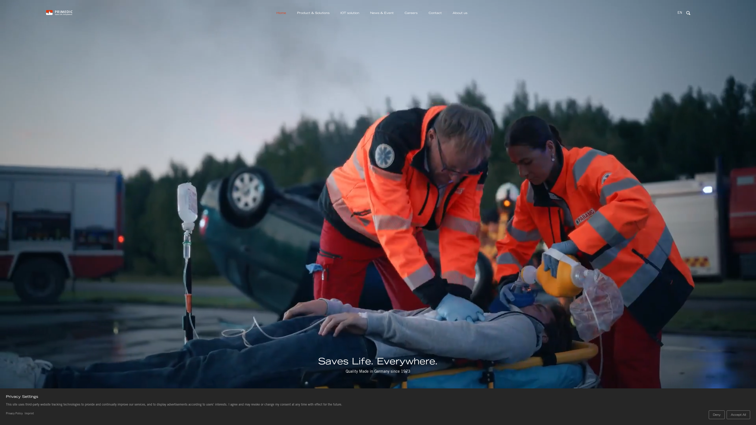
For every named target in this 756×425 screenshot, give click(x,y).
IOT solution (349, 13)
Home (281, 13)
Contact (435, 13)
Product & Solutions (313, 13)
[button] (679, 13)
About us (460, 13)
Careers (411, 13)
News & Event (382, 13)
